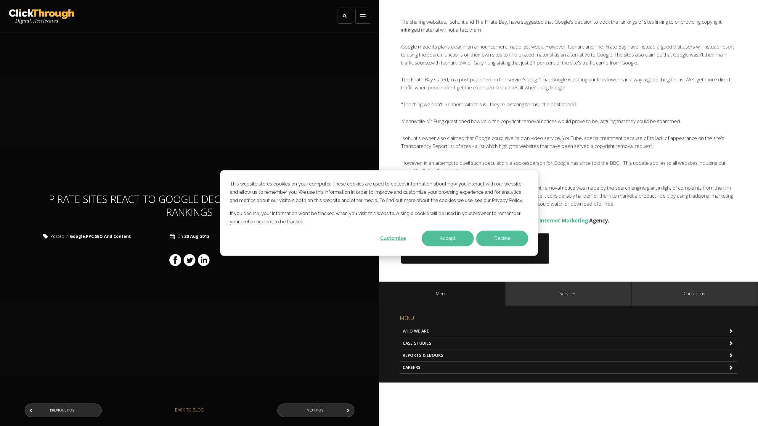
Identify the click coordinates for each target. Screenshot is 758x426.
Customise (393, 238)
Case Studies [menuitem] (417, 343)
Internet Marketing (563, 220)
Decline (502, 238)
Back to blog (189, 410)
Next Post (316, 410)
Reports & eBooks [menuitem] (423, 355)
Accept (448, 238)
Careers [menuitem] (411, 367)
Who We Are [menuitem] (416, 331)
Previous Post (63, 410)
